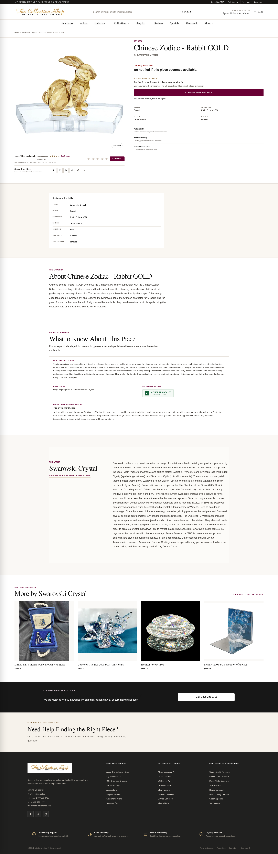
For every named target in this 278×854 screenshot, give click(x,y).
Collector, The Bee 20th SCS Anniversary (101, 664)
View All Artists (164, 803)
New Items (67, 23)
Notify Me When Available (198, 93)
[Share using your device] (78, 170)
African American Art (166, 772)
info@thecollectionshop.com (39, 806)
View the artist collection (248, 595)
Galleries (100, 23)
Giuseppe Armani (165, 776)
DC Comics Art (164, 781)
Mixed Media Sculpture (219, 781)
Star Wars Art (215, 785)
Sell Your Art (233, 2)
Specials (174, 23)
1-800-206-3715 (217, 2)
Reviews (158, 23)
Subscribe (258, 2)
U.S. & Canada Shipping (116, 781)
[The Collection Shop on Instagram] (38, 814)
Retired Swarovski (217, 790)
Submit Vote (117, 159)
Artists (84, 23)
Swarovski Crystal (29, 33)
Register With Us (113, 794)
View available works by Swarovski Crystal (150, 99)
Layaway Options (113, 776)
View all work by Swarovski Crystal (69, 475)
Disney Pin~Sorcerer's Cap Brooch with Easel (39, 664)
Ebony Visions (164, 790)
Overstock (191, 23)
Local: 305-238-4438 (36, 802)
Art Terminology (113, 785)
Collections (120, 23)
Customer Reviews (114, 799)
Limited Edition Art (165, 799)
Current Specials (216, 799)
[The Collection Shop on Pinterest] (46, 814)
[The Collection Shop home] (40, 12)
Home (16, 33)
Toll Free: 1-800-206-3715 (38, 798)
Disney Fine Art (164, 785)
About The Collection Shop (117, 772)
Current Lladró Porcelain (219, 772)
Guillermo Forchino (166, 794)
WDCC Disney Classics (219, 794)
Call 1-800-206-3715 (206, 697)
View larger (117, 145)
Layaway (246, 2)
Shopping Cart (112, 803)
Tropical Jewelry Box (152, 664)
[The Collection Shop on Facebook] (31, 814)
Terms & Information (207, 848)
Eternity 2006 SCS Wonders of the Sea (225, 664)
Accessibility (111, 790)
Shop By (140, 23)
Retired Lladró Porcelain (219, 776)
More (208, 23)
